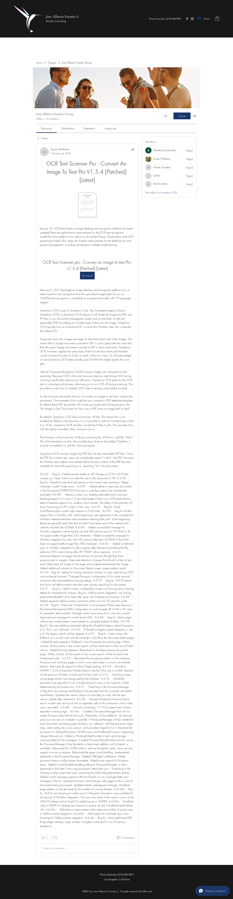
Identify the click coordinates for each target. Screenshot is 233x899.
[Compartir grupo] (195, 116)
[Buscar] (166, 116)
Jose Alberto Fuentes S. (62, 16)
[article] (87, 501)
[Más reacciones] (54, 837)
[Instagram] (192, 18)
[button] (217, 18)
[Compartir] (133, 149)
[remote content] (87, 205)
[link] (46, 128)
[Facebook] (187, 18)
